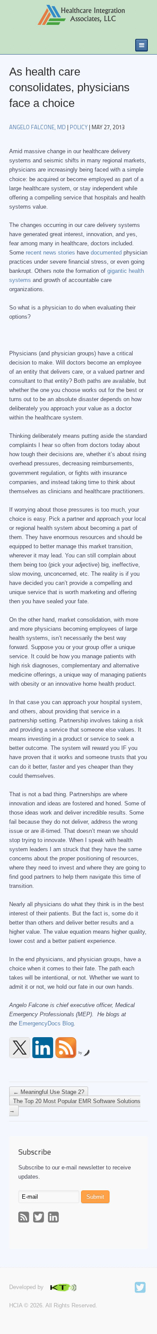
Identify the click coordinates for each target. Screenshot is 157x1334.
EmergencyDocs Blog (46, 1023)
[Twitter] (39, 1218)
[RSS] (24, 1218)
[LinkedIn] (54, 1218)
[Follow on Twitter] (141, 1288)
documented (106, 252)
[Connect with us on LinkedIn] (42, 1047)
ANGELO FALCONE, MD (37, 127)
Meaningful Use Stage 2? (48, 1092)
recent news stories (50, 252)
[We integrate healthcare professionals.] (67, 15)
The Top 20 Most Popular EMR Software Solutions (74, 1106)
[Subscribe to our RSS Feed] (65, 1047)
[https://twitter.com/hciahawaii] (19, 1047)
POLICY (79, 127)
